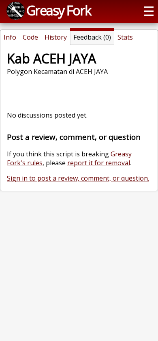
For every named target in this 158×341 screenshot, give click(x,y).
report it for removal (98, 162)
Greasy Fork (58, 10)
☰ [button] (149, 10)
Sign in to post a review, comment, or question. (78, 178)
